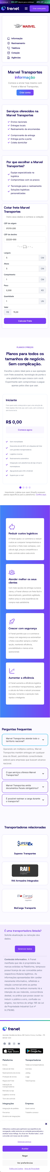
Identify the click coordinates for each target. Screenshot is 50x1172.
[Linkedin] (9, 1044)
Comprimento (9, 275)
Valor (6, 307)
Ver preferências (25, 1163)
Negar (25, 1156)
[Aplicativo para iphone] (11, 1051)
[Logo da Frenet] (10, 8)
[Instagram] (14, 1044)
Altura (6, 264)
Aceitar (25, 1148)
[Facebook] (5, 1044)
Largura (7, 253)
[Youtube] (19, 1044)
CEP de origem (10, 223)
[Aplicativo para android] (34, 1051)
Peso (6, 285)
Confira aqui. (41, 494)
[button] (46, 1124)
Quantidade (9, 296)
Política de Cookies (16, 1169)
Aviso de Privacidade (31, 1169)
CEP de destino (10, 234)
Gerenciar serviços (24, 1142)
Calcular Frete (25, 321)
